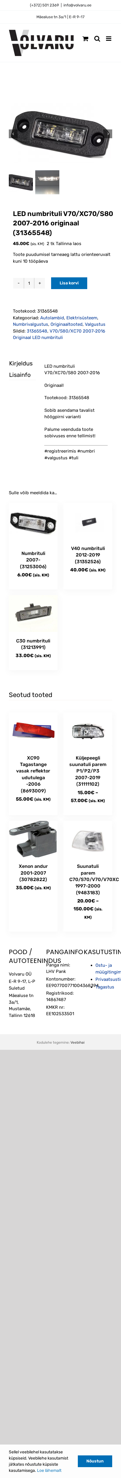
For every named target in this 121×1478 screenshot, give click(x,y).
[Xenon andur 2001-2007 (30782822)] (33, 839)
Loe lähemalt (49, 1470)
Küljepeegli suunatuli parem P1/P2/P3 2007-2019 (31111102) (87, 771)
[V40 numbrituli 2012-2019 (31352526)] (87, 521)
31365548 (37, 331)
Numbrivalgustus (30, 324)
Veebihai (77, 1042)
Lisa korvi (69, 283)
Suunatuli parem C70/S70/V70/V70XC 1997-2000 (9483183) (94, 879)
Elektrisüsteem (81, 317)
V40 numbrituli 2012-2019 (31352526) (88, 555)
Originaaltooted (67, 324)
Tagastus (104, 987)
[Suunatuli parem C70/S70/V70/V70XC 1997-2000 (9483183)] (87, 839)
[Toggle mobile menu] (109, 39)
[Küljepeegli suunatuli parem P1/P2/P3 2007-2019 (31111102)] (87, 730)
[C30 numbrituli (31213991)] (33, 613)
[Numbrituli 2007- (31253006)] (33, 523)
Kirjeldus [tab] (17, 363)
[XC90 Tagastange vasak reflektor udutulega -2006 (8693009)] (33, 730)
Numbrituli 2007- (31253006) (33, 560)
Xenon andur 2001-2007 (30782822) (33, 872)
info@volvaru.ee (77, 5)
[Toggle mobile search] (97, 39)
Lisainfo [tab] (17, 374)
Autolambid (52, 317)
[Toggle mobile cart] (85, 39)
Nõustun (95, 1461)
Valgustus (95, 324)
